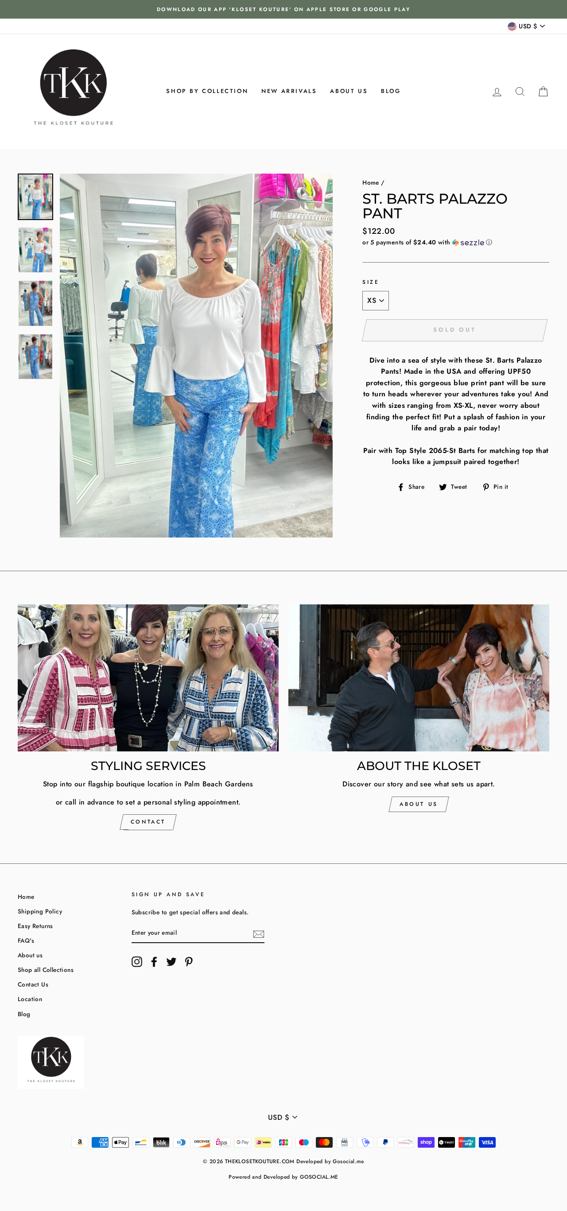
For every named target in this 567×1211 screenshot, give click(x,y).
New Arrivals (289, 91)
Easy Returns (35, 925)
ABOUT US (419, 804)
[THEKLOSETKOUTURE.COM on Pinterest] (188, 961)
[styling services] (148, 677)
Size (370, 282)
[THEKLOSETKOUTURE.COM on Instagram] (137, 961)
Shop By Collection (207, 91)
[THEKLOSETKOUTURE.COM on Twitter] (171, 961)
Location (30, 998)
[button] (455, 242)
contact (148, 822)
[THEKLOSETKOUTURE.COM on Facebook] (154, 961)
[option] (283, 9)
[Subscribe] (258, 933)
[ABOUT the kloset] (418, 677)
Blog (390, 91)
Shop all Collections (46, 969)
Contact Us (33, 984)
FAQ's (26, 940)
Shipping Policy (40, 911)
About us (349, 91)
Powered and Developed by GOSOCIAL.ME (283, 1177)
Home (370, 182)
